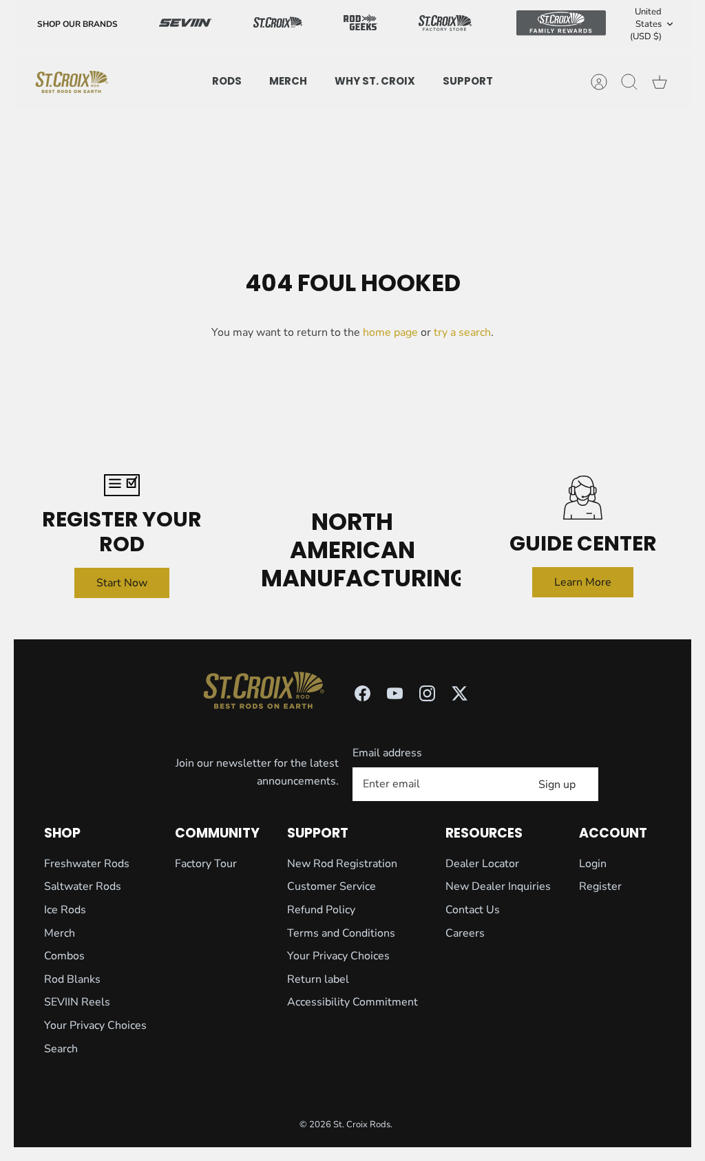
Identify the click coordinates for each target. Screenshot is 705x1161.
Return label (318, 979)
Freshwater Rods (86, 863)
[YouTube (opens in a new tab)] (395, 693)
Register (600, 886)
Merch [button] (288, 81)
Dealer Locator (482, 863)
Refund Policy (321, 909)
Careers (465, 933)
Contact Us (472, 909)
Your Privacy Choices (95, 1025)
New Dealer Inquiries (498, 886)
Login (593, 863)
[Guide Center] (582, 498)
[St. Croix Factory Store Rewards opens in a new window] (445, 24)
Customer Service (331, 886)
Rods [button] (227, 81)
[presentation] (71, 82)
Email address (387, 752)
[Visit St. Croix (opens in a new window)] (278, 24)
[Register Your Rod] (122, 485)
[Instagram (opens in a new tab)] (427, 693)
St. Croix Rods (361, 1124)
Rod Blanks (72, 979)
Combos (64, 955)
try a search (462, 332)
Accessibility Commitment (352, 1002)
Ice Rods (65, 909)
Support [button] (468, 81)
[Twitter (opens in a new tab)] (459, 693)
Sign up (557, 784)
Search (61, 1048)
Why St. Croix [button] (375, 81)
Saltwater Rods (82, 886)
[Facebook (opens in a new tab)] (362, 693)
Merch (59, 933)
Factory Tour (206, 863)
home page (390, 332)
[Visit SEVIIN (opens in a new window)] (185, 24)
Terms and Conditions (341, 933)
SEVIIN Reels (77, 1002)
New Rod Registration (342, 863)
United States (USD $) (646, 24)
